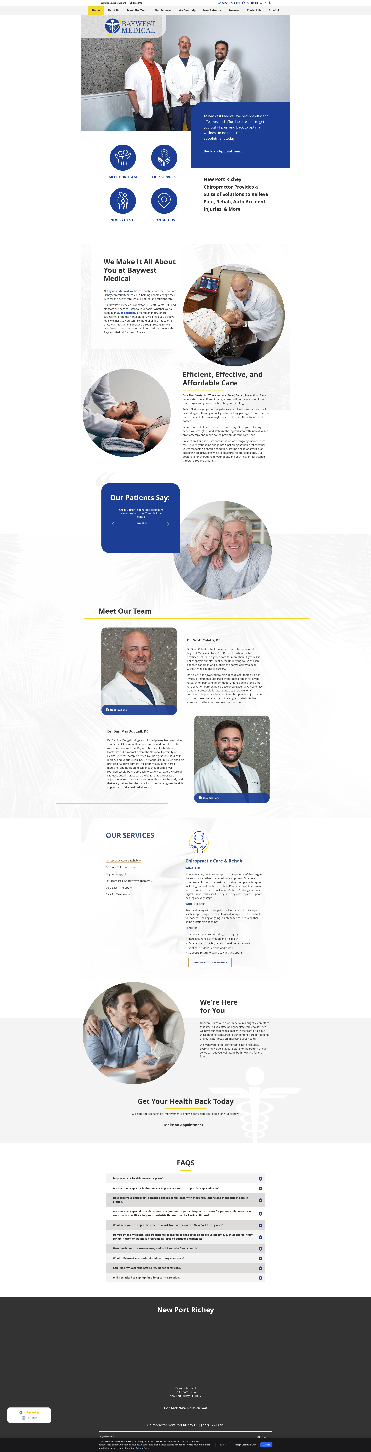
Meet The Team (137, 10)
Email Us (137, 2)
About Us (113, 10)
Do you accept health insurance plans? (138, 1178)
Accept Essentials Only (245, 1445)
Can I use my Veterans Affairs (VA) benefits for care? (147, 1268)
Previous (113, 523)
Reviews (234, 10)
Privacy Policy (142, 1448)
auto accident (126, 313)
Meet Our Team (123, 177)
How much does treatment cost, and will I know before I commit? (156, 1248)
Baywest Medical (118, 291)
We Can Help (187, 10)
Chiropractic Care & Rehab (210, 962)
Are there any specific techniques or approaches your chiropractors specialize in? (166, 1188)
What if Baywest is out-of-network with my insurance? (148, 1258)
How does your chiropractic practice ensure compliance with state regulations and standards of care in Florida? (180, 1200)
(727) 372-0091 (231, 3)
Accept (266, 1445)
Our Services (163, 10)
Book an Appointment (223, 151)
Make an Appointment (114, 2)
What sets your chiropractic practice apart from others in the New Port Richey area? (168, 1225)
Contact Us (254, 10)
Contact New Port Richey (185, 1408)
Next (168, 523)
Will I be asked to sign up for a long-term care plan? (146, 1277)
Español (274, 10)
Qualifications (118, 709)
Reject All (223, 1445)
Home (96, 10)
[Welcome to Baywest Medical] (130, 34)
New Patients (212, 10)
